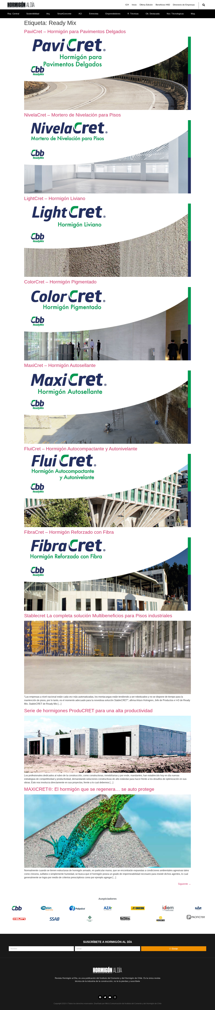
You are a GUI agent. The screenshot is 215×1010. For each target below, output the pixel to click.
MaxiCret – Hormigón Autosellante (60, 365)
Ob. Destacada (153, 13)
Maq (193, 13)
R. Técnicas (133, 13)
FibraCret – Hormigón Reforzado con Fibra (69, 532)
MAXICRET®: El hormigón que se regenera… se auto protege (89, 789)
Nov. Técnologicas (175, 13)
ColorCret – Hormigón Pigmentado (60, 281)
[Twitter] (105, 997)
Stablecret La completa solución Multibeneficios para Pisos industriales (98, 615)
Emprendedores (112, 13)
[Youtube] (110, 997)
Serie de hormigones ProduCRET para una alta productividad (88, 710)
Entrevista (93, 13)
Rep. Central (13, 13)
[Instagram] (115, 997)
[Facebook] (100, 997)
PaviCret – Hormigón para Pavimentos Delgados (75, 31)
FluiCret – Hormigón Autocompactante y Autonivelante (80, 448)
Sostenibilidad (32, 13)
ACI (80, 13)
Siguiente (184, 884)
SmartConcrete (64, 13)
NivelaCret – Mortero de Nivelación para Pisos (72, 115)
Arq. (48, 13)
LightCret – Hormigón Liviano (54, 198)
